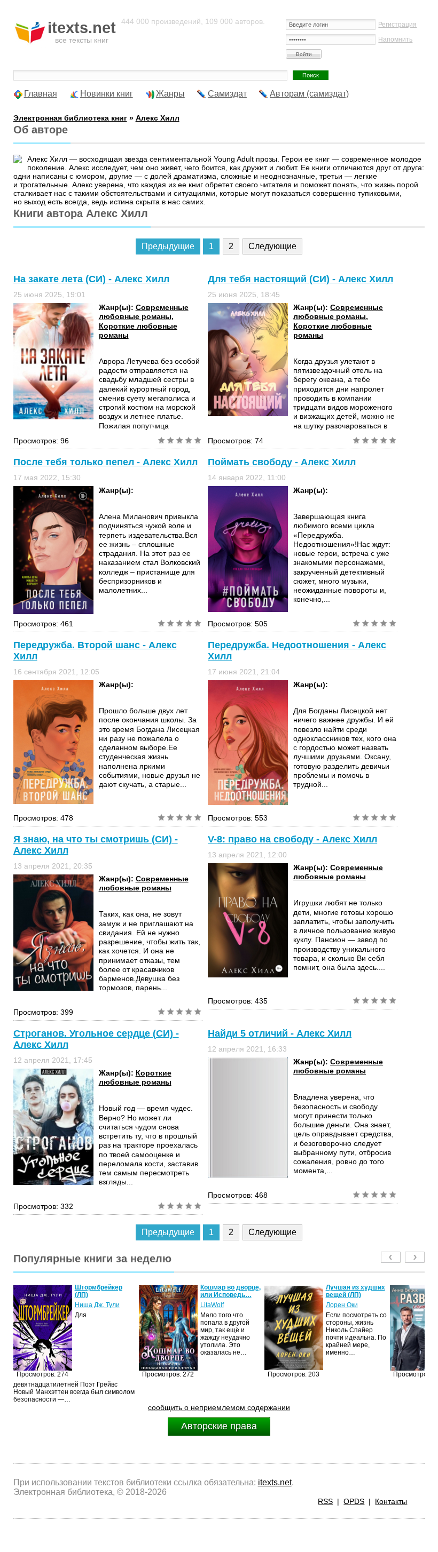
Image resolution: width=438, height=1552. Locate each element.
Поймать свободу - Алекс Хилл (282, 462)
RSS (325, 1501)
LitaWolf (86, 1305)
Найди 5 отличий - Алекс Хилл (279, 1033)
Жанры (170, 93)
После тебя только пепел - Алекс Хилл (105, 462)
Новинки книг (106, 93)
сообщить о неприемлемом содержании (219, 1407)
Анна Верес (344, 1312)
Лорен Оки (216, 1305)
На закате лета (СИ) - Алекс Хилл (91, 279)
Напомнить (395, 39)
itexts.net (275, 1482)
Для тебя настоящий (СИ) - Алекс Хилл (300, 279)
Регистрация (397, 24)
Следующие (272, 246)
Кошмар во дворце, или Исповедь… (105, 1291)
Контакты (391, 1501)
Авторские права (219, 1426)
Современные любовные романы (144, 312)
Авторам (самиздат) (309, 93)
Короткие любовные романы (135, 1077)
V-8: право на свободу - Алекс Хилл (292, 839)
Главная (40, 93)
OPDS (353, 1501)
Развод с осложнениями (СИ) (349, 1295)
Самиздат (227, 93)
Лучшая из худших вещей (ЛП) (230, 1291)
